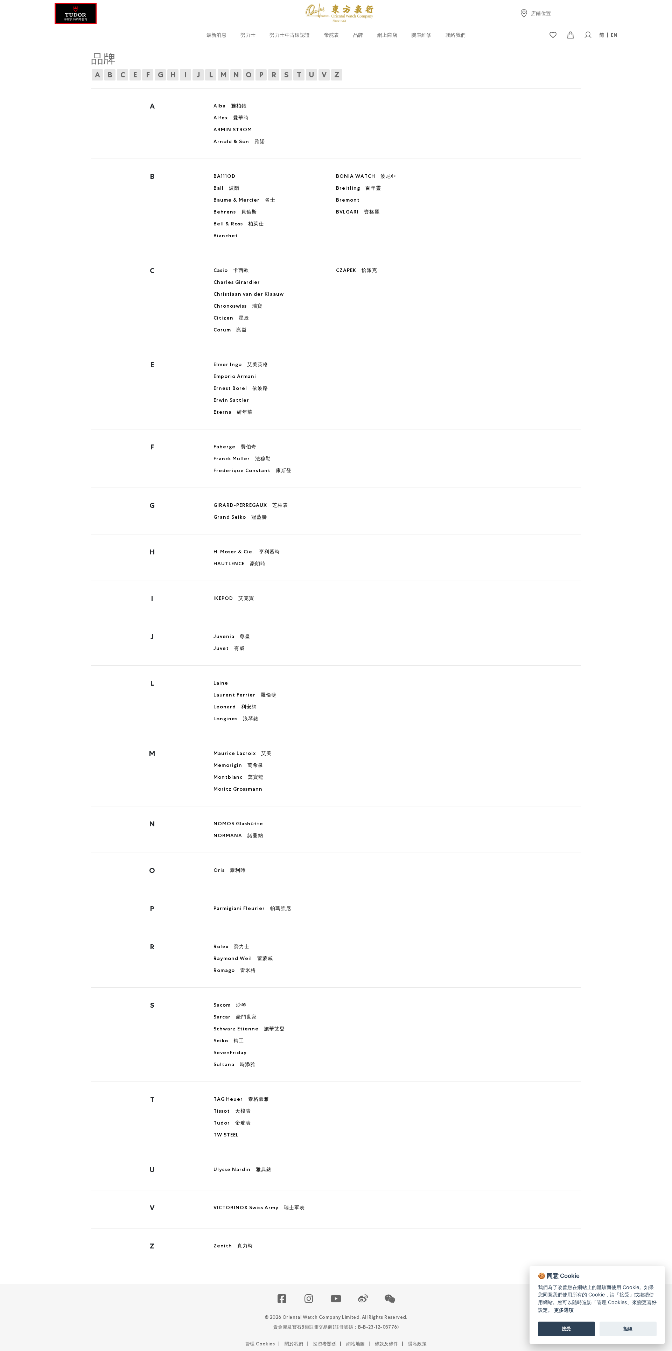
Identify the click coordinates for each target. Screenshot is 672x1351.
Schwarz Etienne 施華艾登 (249, 1029)
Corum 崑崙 (230, 330)
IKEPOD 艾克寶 (234, 598)
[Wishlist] (553, 35)
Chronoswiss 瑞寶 (238, 306)
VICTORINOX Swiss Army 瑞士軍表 (259, 1207)
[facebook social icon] (282, 1299)
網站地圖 (355, 1344)
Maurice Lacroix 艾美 (243, 753)
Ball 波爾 (226, 188)
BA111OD (225, 176)
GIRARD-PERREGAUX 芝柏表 (251, 505)
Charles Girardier (237, 282)
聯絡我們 (456, 35)
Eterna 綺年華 (233, 412)
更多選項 (564, 1310)
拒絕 (627, 1328)
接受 (566, 1328)
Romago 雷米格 (235, 970)
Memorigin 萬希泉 (238, 765)
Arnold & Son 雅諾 (239, 141)
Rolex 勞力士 (232, 946)
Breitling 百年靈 (358, 188)
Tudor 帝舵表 (232, 1123)
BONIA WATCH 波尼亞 (366, 176)
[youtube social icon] (336, 1299)
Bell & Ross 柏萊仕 (239, 223)
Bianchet (226, 235)
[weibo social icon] (363, 1299)
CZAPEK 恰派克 (356, 270)
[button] (390, 1299)
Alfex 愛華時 (231, 117)
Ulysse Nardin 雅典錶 (243, 1169)
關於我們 (294, 1344)
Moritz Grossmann (238, 789)
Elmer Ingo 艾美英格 (241, 364)
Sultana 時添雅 (234, 1064)
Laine (221, 683)
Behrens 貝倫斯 (235, 212)
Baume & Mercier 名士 (244, 200)
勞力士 (247, 35)
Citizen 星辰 (231, 318)
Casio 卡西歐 (231, 270)
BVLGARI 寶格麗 (358, 212)
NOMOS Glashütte (238, 823)
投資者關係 (324, 1344)
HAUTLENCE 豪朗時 (240, 563)
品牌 (358, 35)
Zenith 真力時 (233, 1245)
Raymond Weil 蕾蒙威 (243, 958)
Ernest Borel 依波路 (241, 388)
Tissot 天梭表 (232, 1111)
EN (614, 35)
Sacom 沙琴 (230, 1005)
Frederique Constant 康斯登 (253, 470)
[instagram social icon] (309, 1299)
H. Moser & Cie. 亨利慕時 (247, 551)
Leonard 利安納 (235, 707)
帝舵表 (331, 35)
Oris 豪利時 (230, 870)
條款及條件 (386, 1344)
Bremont (348, 200)
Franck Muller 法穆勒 (242, 458)
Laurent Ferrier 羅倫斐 (245, 695)
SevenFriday (230, 1052)
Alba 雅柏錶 (230, 106)
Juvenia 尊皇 (232, 636)
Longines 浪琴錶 (236, 718)
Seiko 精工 (229, 1040)
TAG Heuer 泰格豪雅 (241, 1099)
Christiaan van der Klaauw (249, 294)
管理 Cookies (260, 1344)
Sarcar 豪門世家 (235, 1017)
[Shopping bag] (570, 35)
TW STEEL (226, 1135)
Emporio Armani (235, 376)
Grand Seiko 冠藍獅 (240, 517)
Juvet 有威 (229, 648)
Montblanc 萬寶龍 (239, 777)
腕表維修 (421, 35)
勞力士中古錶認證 (290, 35)
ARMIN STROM (233, 129)
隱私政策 (417, 1344)
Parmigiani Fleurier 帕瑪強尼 (252, 908)
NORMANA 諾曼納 (238, 835)
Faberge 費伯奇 (235, 446)
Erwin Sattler (231, 400)
